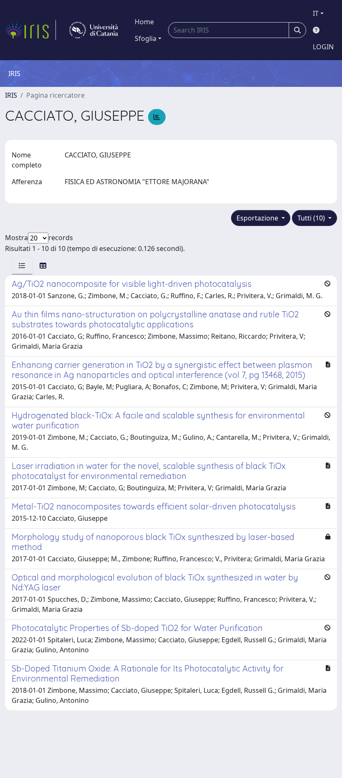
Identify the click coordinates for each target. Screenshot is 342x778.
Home (144, 21)
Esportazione (258, 218)
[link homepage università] (94, 30)
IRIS (11, 95)
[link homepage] (30, 30)
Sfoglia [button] (145, 38)
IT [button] (316, 13)
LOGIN (323, 46)
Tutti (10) (312, 218)
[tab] (22, 265)
